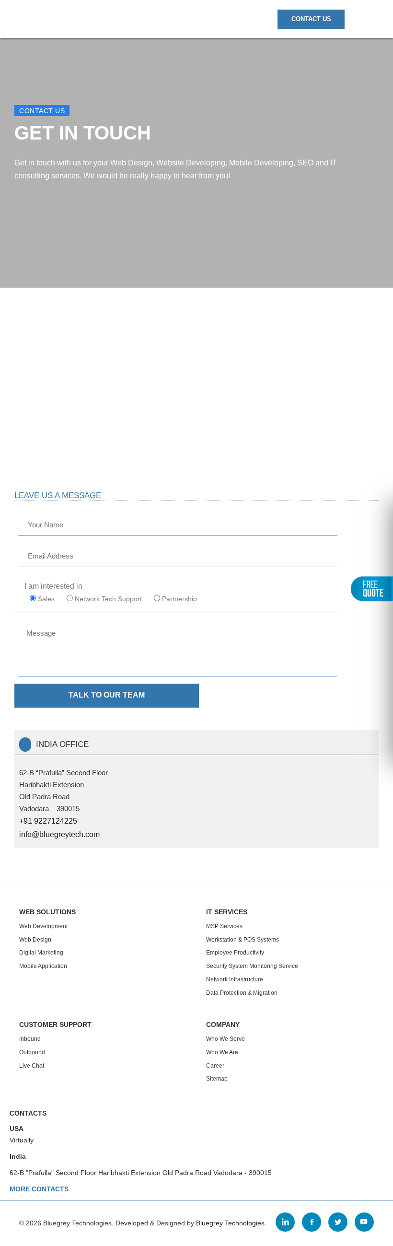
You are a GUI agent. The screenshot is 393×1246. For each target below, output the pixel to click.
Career (215, 1065)
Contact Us (311, 19)
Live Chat (31, 1065)
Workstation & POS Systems (242, 939)
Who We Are (222, 1052)
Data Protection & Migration (241, 993)
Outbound (32, 1052)
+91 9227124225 (48, 821)
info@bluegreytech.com (59, 834)
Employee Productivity (235, 952)
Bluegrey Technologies (230, 1223)
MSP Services (224, 926)
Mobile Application (43, 966)
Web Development (43, 926)
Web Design (35, 939)
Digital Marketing (41, 952)
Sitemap (217, 1078)
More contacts (39, 1189)
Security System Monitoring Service (252, 966)
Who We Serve (225, 1039)
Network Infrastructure (234, 979)
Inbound (30, 1039)
